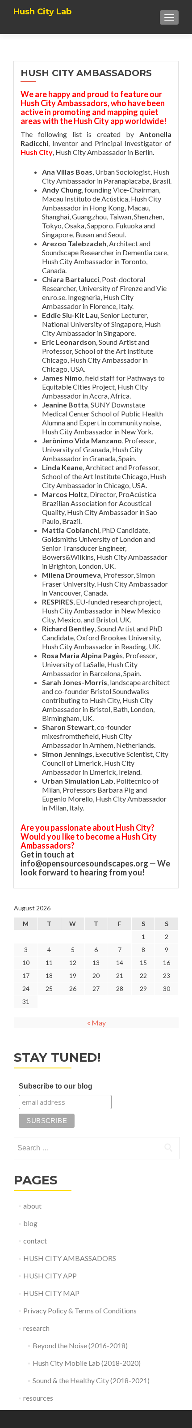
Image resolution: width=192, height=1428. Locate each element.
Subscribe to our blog (55, 1086)
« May (96, 1022)
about (32, 1205)
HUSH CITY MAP (51, 1293)
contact (35, 1240)
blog (30, 1223)
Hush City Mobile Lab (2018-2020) (87, 1363)
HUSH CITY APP (50, 1275)
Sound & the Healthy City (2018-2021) (91, 1380)
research (36, 1328)
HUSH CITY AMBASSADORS (69, 1258)
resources (38, 1398)
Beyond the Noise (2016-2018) (80, 1345)
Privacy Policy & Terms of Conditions (80, 1310)
